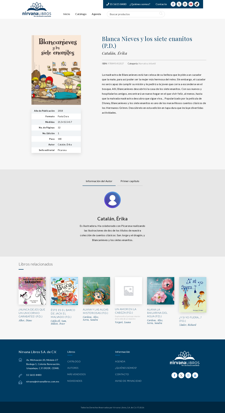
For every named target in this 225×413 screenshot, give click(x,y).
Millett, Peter (58, 323)
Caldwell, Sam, (59, 321)
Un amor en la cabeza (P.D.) (125, 310)
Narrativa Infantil (147, 63)
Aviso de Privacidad (128, 380)
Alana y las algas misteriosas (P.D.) (96, 311)
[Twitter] (179, 4)
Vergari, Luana (123, 322)
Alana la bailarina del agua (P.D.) (157, 313)
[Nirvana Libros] (37, 9)
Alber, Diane (25, 320)
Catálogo (80, 13)
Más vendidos (76, 374)
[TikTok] (196, 4)
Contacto (161, 4)
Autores (72, 367)
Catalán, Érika (114, 53)
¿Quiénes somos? (140, 4)
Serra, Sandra (90, 319)
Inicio (66, 13)
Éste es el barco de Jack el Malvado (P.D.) (63, 313)
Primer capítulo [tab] (130, 181)
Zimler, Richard (187, 324)
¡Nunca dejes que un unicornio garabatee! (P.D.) (32, 313)
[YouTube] (190, 4)
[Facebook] (173, 4)
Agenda (96, 13)
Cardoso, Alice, (91, 317)
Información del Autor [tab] (99, 181)
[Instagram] (185, 4)
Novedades (74, 380)
